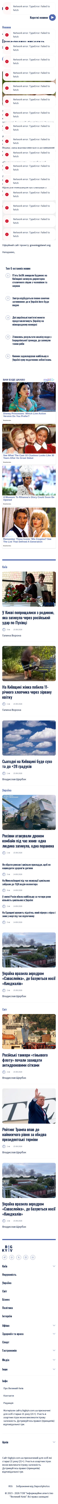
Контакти (8, 1395)
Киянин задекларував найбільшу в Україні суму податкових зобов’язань (31, 357)
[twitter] (18, 1257)
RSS (10, 1486)
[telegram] (4, 1257)
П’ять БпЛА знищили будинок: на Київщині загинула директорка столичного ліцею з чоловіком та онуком (29, 281)
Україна (6, 790)
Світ (4, 1009)
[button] (31, 1266)
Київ (4, 566)
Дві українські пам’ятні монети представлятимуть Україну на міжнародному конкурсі (28, 321)
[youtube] (32, 1257)
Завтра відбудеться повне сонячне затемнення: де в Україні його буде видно (30, 301)
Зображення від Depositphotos (33, 1486)
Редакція (8, 1403)
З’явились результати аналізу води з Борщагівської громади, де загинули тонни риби (31, 340)
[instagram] (25, 1257)
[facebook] (11, 1257)
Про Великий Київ (13, 1388)
